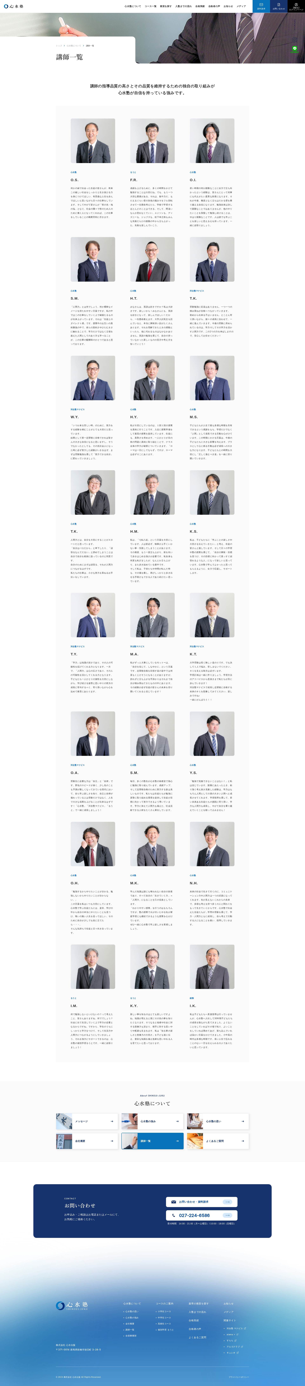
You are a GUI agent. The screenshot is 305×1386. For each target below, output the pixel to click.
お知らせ (228, 6)
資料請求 (261, 9)
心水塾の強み (132, 1317)
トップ (59, 46)
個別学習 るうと (166, 1330)
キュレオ (231, 1353)
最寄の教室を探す (199, 1303)
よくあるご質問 (197, 1337)
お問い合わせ (279, 9)
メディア (241, 6)
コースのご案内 (164, 1303)
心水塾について (74, 46)
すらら (230, 1340)
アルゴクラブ (233, 1347)
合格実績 (200, 6)
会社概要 (129, 1323)
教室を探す (166, 6)
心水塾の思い (132, 1311)
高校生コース (164, 1323)
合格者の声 (214, 6)
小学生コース (164, 1311)
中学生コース (164, 1317)
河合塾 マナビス (235, 1328)
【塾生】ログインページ (296, 9)
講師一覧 (129, 1330)
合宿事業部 (130, 1336)
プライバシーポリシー (239, 1377)
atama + (231, 1334)
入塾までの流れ (183, 6)
